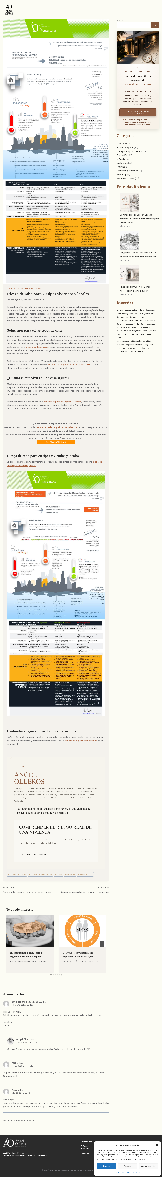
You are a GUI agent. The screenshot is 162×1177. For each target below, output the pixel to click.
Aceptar (106, 1166)
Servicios (84, 1151)
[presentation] (30, 931)
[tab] (51, 975)
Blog (83, 1155)
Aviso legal (130, 1172)
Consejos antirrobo (17, 874)
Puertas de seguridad (125, 344)
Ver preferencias (148, 1166)
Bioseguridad (151, 310)
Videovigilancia (137, 351)
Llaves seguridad (149, 331)
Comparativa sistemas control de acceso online (27, 890)
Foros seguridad (144, 327)
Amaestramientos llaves (135, 310)
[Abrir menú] (156, 7)
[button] (157, 1145)
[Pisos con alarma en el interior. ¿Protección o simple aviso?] (129, 274)
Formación (122, 155)
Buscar (120, 20)
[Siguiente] (102, 944)
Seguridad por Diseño (127, 170)
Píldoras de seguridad (144, 344)
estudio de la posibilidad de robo (81, 740)
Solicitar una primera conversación (35, 854)
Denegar (127, 1166)
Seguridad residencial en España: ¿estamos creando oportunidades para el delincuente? (139, 218)
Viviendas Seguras (33, 289)
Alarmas (120, 310)
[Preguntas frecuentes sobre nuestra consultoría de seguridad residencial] (129, 240)
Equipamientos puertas (126, 327)
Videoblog (122, 174)
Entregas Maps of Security (130, 151)
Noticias (148, 334)
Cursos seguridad (148, 324)
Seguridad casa (85, 874)
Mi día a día (122, 163)
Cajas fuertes (147, 314)
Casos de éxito (124, 143)
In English (121, 159)
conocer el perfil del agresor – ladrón (62, 401)
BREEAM (138, 314)
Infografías (70, 874)
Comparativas (122, 317)
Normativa (139, 334)
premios (120, 338)
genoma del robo (124, 331)
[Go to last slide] (10, 944)
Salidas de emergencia (126, 348)
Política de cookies (118, 1172)
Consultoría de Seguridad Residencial (56, 427)
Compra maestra (137, 317)
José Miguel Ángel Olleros (20, 300)
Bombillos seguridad (125, 314)
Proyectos (85, 1148)
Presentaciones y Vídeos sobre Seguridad (134, 341)
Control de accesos (125, 324)
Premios (121, 166)
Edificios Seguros (15, 289)
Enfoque (84, 1146)
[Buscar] (155, 25)
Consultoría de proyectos (40, 874)
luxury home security (125, 334)
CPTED (58, 874)
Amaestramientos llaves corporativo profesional (85, 890)
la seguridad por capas (37, 347)
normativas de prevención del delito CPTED (70, 364)
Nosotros (85, 1153)
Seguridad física (123, 351)
